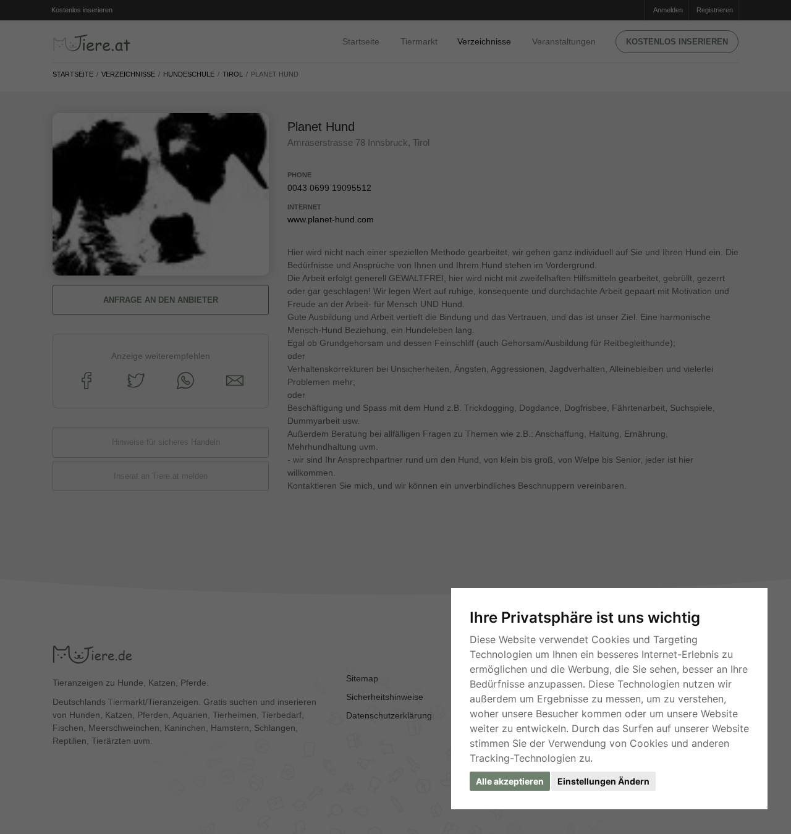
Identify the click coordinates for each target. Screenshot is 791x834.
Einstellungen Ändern (603, 781)
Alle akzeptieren (510, 781)
